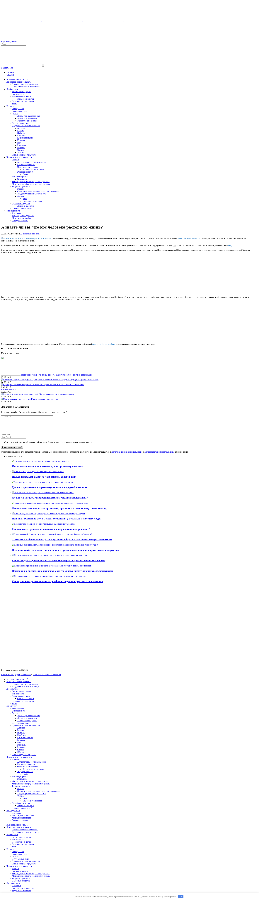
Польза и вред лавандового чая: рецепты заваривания (44, 476)
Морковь (21, 147)
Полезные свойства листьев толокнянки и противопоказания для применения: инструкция (65, 550)
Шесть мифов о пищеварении (45, 399)
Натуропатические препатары (26, 87)
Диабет (26, 174)
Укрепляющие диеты (27, 121)
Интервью (16, 213)
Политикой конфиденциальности (126, 452)
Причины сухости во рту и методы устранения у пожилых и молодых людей (56, 518)
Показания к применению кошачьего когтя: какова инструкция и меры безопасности (62, 570)
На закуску (11, 106)
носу (230, 245)
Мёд (19, 142)
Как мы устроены (20, 177)
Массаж (20, 189)
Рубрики (13, 41)
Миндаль (21, 145)
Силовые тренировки (32, 201)
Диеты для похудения (27, 118)
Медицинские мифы (21, 218)
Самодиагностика (20, 220)
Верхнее (5, 41)
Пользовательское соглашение (47, 674)
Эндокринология (25, 172)
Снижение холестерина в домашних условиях (38, 191)
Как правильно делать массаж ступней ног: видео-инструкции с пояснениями (57, 581)
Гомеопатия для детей (22, 208)
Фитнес (20, 196)
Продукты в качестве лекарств (26, 125)
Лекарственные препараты (18, 82)
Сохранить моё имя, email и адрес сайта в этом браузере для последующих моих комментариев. (48, 442)
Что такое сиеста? (9, 389)
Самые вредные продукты (24, 155)
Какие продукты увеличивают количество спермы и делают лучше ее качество (58, 560)
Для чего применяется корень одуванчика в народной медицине (49, 487)
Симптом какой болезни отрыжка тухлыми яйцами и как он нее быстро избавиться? (62, 539)
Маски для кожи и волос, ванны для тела (31, 181)
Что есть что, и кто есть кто (19, 157)
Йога (25, 198)
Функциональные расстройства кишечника (64, 384)
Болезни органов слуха (33, 169)
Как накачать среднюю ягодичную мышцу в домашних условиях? (51, 529)
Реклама (10, 72)
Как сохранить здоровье (23, 215)
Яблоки (20, 152)
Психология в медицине (23, 101)
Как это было (18, 94)
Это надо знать (13, 211)
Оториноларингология (27, 167)
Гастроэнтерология (26, 164)
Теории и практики (21, 186)
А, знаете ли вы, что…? (17, 79)
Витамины (22, 179)
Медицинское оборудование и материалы (31, 184)
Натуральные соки (20, 123)
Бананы (20, 130)
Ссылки (10, 75)
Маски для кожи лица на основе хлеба (56, 394)
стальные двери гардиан (103, 344)
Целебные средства (21, 203)
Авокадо (21, 128)
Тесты (14, 104)
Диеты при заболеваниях (28, 116)
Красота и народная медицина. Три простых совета (74, 380)
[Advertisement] (129, 275)
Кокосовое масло (25, 138)
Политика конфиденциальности (16, 674)
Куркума (21, 140)
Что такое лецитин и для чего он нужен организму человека (47, 466)
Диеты (15, 113)
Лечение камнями (25, 206)
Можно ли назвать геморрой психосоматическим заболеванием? (50, 497)
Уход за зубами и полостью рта (31, 194)
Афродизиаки (18, 108)
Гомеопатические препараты (25, 84)
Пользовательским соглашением (159, 452)
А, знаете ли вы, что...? (30, 234)
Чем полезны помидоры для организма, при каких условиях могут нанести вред (59, 508)
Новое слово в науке (21, 96)
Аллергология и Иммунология (31, 162)
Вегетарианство (19, 111)
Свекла (20, 150)
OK (181, 897)
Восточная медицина (21, 91)
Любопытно (12, 89)
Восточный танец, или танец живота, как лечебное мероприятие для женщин (56, 375)
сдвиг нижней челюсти (189, 238)
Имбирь (21, 133)
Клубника (21, 135)
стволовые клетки (25, 99)
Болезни (15, 160)
